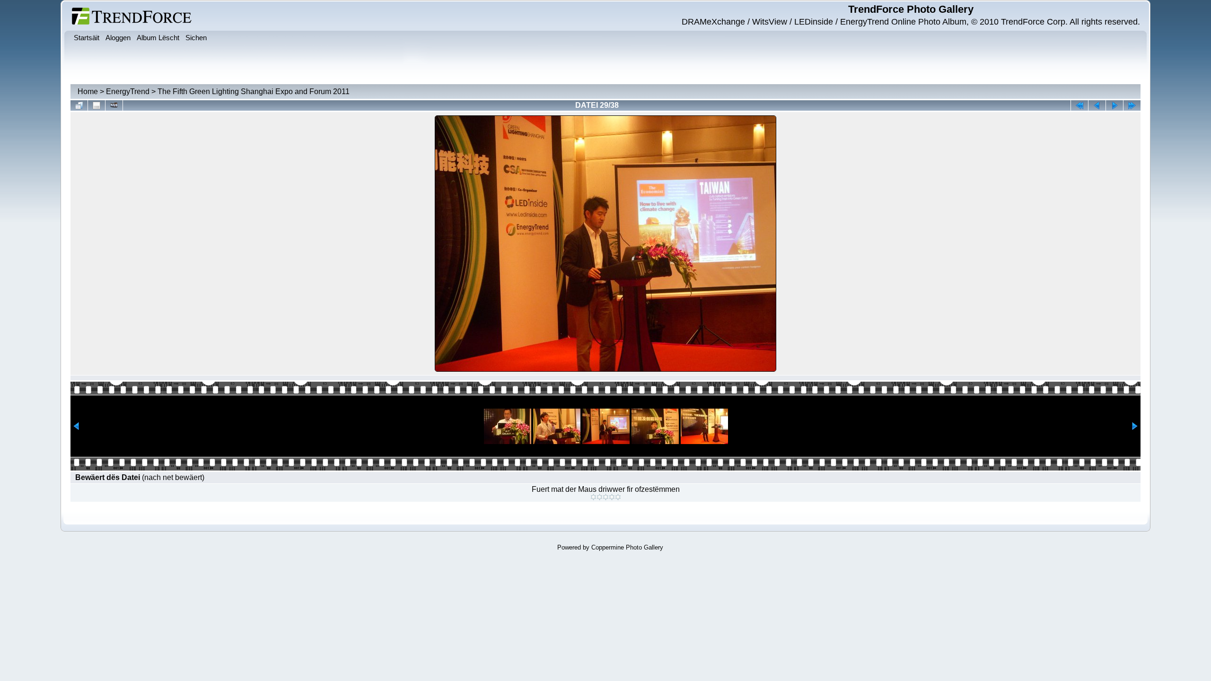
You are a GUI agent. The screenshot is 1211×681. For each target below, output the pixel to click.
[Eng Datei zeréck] (1114, 105)
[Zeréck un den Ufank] (1079, 105)
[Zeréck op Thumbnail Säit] (79, 105)
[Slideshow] (114, 105)
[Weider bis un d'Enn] (1132, 105)
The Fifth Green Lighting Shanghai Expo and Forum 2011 (254, 91)
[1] (593, 497)
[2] (600, 497)
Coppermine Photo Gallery (627, 547)
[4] (612, 497)
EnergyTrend (127, 91)
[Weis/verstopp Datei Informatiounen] (96, 105)
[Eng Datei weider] (1097, 105)
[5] (618, 497)
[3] (606, 497)
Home (88, 91)
